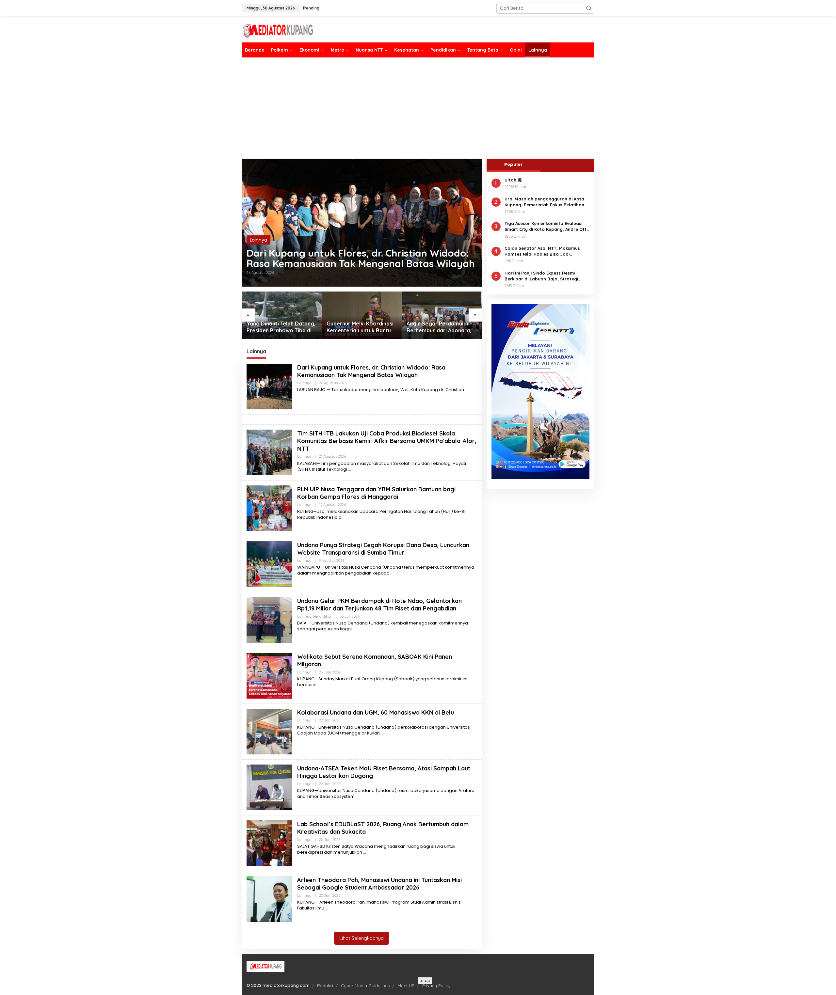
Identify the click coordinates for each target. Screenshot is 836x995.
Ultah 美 (513, 179)
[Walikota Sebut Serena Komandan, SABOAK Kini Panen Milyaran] (319, 684)
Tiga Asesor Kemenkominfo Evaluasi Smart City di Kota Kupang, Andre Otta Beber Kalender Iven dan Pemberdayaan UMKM (547, 226)
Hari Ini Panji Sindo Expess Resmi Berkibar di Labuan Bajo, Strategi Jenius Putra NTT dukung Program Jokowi (542, 276)
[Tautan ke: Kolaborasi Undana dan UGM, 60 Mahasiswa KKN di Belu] (269, 731)
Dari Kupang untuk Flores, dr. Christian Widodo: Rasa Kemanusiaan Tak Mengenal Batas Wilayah (361, 258)
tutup (425, 980)
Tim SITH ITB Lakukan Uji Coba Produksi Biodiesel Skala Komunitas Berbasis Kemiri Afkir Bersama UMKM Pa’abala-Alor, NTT (386, 441)
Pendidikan (322, 616)
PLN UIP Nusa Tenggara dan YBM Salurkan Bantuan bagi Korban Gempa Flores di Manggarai (376, 492)
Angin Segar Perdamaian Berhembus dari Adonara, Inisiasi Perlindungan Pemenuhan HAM (359, 327)
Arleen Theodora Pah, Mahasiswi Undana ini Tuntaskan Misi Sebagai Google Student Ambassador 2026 (379, 883)
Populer (513, 164)
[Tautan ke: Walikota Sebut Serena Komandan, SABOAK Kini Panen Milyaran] (269, 675)
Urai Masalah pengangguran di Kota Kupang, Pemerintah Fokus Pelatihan (544, 201)
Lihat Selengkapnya (361, 938)
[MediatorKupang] (299, 29)
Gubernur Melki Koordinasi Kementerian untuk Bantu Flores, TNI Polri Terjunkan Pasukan (280, 327)
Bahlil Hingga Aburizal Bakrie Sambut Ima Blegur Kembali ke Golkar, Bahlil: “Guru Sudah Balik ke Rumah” (440, 327)
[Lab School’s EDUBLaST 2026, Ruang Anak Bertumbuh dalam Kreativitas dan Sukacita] (364, 852)
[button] (588, 8)
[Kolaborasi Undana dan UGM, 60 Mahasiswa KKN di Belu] (382, 733)
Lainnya (258, 240)
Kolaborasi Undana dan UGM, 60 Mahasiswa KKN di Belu (375, 712)
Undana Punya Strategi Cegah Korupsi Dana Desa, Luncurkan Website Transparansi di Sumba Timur (383, 548)
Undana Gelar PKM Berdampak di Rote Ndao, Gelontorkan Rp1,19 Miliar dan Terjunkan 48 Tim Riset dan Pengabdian (379, 604)
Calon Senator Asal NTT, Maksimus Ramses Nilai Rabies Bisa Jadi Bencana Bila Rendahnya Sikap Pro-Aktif (544, 251)
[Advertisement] (418, 108)
